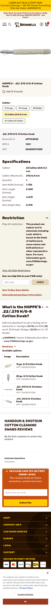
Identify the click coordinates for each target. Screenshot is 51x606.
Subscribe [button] (25, 502)
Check (40, 282)
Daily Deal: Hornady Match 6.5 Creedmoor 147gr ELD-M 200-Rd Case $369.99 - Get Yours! (25, 15)
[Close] (47, 573)
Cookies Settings (25, 594)
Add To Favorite (14, 91)
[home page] (25, 25)
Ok (25, 602)
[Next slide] (46, 52)
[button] (4, 24)
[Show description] (9, 346)
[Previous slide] (5, 52)
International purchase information (22, 295)
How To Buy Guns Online (15, 290)
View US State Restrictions (16, 270)
